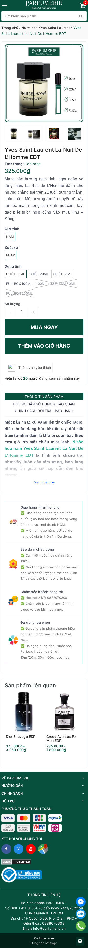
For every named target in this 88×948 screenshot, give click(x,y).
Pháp (10, 255)
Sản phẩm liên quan (30, 685)
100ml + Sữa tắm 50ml (56, 284)
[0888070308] (81, 926)
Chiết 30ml (62, 274)
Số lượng (12, 304)
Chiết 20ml (39, 274)
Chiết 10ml (15, 274)
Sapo (53, 943)
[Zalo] (81, 914)
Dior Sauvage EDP (20, 737)
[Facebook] (81, 902)
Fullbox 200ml (19, 293)
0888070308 (57, 598)
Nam (10, 237)
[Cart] (83, 6)
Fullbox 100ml (19, 284)
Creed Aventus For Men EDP (61, 739)
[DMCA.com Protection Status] (16, 861)
